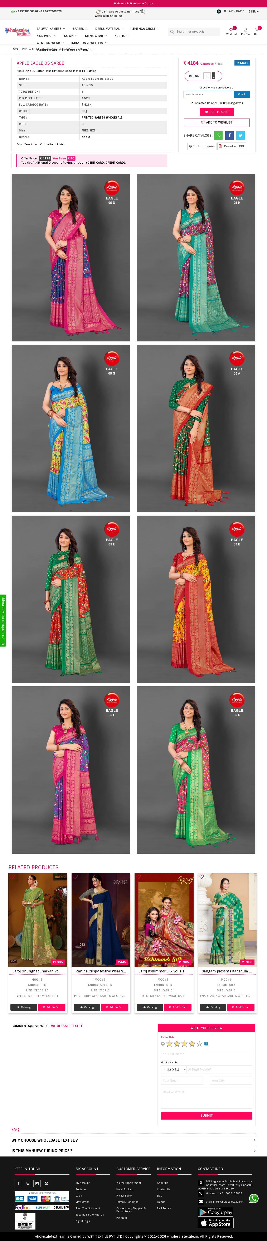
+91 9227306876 (50, 11)
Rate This (168, 1037)
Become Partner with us (90, 1214)
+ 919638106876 (26, 11)
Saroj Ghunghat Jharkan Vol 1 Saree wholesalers (53, 971)
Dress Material (107, 28)
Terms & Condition (127, 1202)
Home (14, 48)
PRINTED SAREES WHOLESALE (102, 117)
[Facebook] (229, 135)
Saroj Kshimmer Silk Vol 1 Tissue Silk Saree (174, 971)
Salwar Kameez (49, 28)
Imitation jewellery (87, 43)
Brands (161, 1202)
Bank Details (164, 1208)
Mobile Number (170, 1062)
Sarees (78, 28)
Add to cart (219, 112)
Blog (159, 1195)
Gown (69, 35)
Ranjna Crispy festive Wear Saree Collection (112, 971)
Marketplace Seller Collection (62, 50)
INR (253, 11)
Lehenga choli (143, 28)
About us (162, 1183)
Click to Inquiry (203, 146)
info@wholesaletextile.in (228, 1201)
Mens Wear (94, 35)
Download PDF (234, 146)
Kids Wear (45, 35)
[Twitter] (240, 135)
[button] (245, 32)
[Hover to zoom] (71, 257)
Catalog (25, 1007)
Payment (121, 1218)
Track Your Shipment (88, 1208)
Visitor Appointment (128, 1183)
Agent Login (83, 1221)
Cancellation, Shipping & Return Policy (131, 1210)
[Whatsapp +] (218, 135)
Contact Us (163, 1189)
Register (81, 1189)
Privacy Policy (124, 1195)
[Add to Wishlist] (12, 876)
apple (86, 137)
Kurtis (120, 35)
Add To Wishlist (219, 122)
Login (79, 1195)
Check (242, 94)
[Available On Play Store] (219, 11)
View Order (82, 1202)
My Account (83, 1183)
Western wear (48, 43)
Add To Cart (53, 1007)
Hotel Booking (124, 1189)
